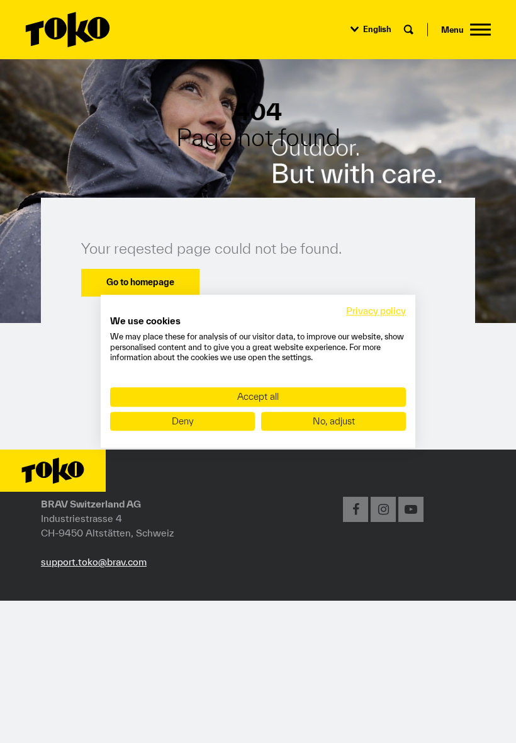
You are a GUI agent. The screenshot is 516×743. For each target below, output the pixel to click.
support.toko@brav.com (94, 561)
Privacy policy (376, 310)
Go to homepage (140, 282)
